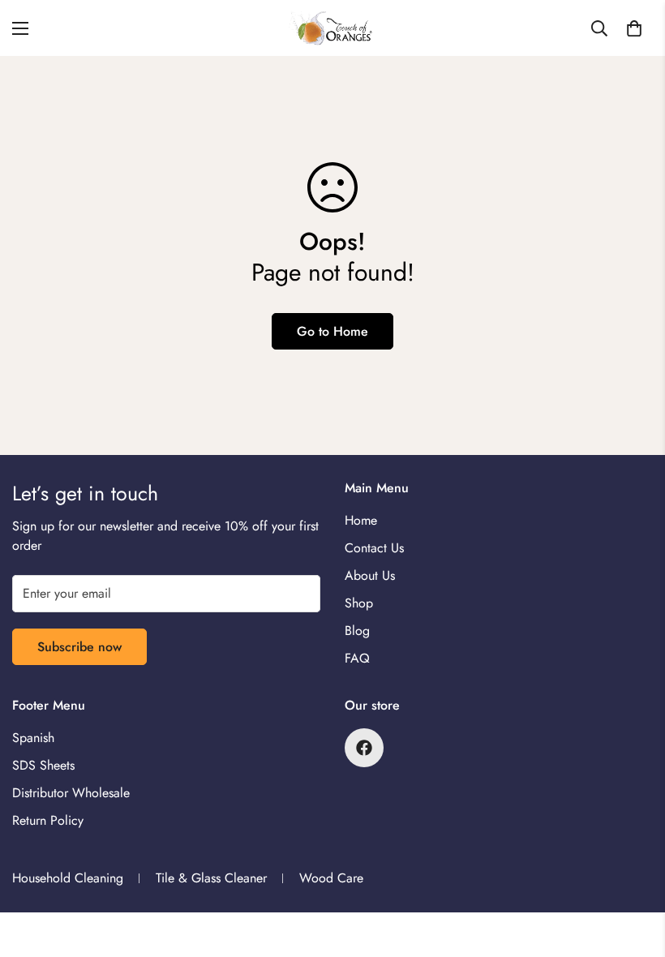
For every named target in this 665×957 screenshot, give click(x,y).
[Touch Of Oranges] (332, 28)
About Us (370, 575)
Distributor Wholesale (71, 792)
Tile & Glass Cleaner (211, 878)
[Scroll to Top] (633, 868)
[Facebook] (364, 747)
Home (361, 520)
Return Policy (48, 820)
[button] (634, 28)
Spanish (33, 737)
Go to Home (332, 331)
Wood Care (331, 878)
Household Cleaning (67, 878)
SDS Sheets (43, 765)
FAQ (357, 658)
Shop (359, 603)
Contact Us (374, 548)
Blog (357, 630)
